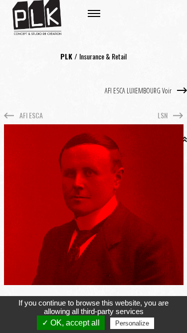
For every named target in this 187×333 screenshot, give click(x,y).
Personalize (132, 323)
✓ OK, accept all (71, 323)
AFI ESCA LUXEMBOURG (139, 90)
